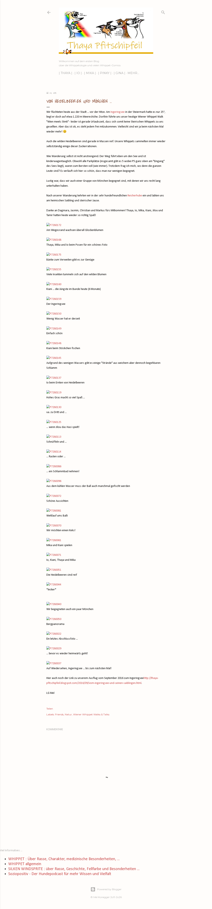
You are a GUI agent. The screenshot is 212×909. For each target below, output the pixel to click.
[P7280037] (53, 663)
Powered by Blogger (109, 889)
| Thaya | (65, 73)
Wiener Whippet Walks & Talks (91, 714)
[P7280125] (53, 422)
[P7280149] (53, 328)
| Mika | (90, 73)
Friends (59, 714)
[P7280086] (53, 466)
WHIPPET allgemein (24, 864)
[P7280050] (53, 619)
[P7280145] (53, 358)
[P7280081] (53, 510)
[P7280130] (53, 407)
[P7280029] (53, 648)
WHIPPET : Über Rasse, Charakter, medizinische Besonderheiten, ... (64, 859)
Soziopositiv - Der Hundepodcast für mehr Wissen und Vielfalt (59, 874)
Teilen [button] (49, 708)
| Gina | (119, 73)
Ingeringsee (118, 112)
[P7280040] (53, 604)
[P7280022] (53, 633)
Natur (68, 714)
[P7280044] (53, 584)
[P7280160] (53, 284)
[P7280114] (53, 451)
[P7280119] (53, 392)
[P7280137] (53, 377)
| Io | (78, 73)
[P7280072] (53, 496)
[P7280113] (53, 436)
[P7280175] (53, 254)
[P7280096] (53, 481)
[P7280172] (53, 225)
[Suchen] (163, 11)
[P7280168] (53, 239)
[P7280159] (53, 299)
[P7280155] (53, 269)
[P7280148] (53, 343)
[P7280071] (53, 555)
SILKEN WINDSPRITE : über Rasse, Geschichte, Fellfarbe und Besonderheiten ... (74, 869)
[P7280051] (53, 570)
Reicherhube (135, 195)
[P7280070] (53, 525)
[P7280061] (53, 540)
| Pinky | (104, 73)
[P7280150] (53, 313)
